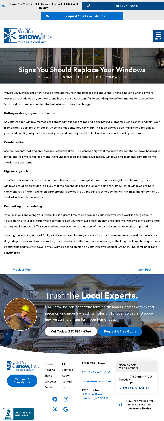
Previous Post (20, 269)
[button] (158, 36)
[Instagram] (66, 399)
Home (39, 77)
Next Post (146, 269)
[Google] (66, 409)
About (66, 375)
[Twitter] (55, 409)
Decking (50, 387)
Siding (48, 375)
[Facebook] (55, 399)
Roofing (50, 370)
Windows (53, 77)
